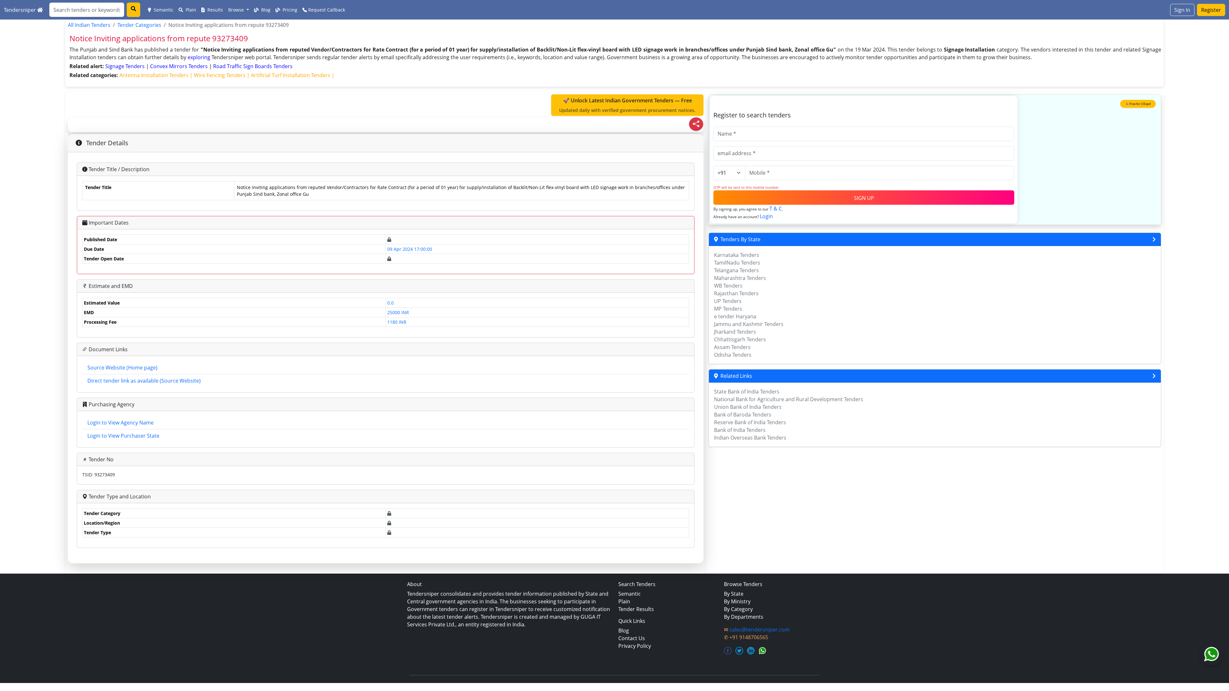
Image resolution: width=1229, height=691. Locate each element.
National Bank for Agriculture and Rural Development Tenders (788, 399)
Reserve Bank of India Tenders (750, 422)
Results (214, 10)
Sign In (1182, 9)
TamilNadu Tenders (737, 262)
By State (733, 593)
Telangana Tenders (736, 270)
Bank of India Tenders (740, 429)
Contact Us (631, 638)
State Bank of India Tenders (746, 391)
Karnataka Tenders (736, 254)
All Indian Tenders (89, 24)
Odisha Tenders (732, 354)
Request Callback (326, 10)
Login (766, 216)
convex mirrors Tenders (179, 66)
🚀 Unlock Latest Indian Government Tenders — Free (627, 105)
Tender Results (636, 609)
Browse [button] (236, 10)
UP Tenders (728, 301)
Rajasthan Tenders (736, 293)
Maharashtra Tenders (740, 278)
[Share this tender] (696, 124)
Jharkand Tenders (735, 331)
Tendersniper (20, 9)
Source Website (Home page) (122, 367)
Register (1211, 9)
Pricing (289, 10)
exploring (199, 57)
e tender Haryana (735, 316)
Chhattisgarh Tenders (740, 339)
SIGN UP (864, 198)
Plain (190, 10)
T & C (775, 208)
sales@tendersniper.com (759, 629)
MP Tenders (728, 308)
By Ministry (737, 601)
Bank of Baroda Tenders (742, 414)
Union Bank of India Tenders (748, 406)
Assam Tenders (732, 347)
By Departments (743, 616)
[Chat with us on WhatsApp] (1211, 654)
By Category (738, 609)
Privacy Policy (634, 645)
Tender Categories (139, 24)
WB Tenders (728, 285)
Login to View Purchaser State (123, 435)
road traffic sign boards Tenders (253, 66)
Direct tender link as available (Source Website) (144, 380)
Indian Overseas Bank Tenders (750, 437)
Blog (265, 10)
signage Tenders (125, 66)
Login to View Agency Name (120, 422)
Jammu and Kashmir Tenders (748, 324)
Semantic (162, 10)
